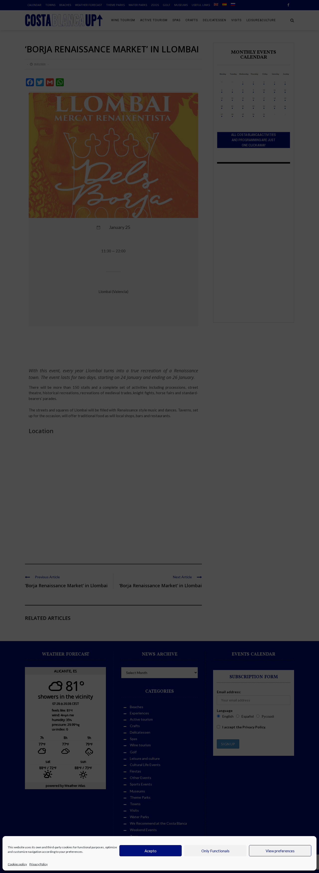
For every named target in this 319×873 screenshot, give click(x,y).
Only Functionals (215, 851)
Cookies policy (17, 864)
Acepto (151, 851)
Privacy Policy (38, 864)
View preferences (280, 851)
